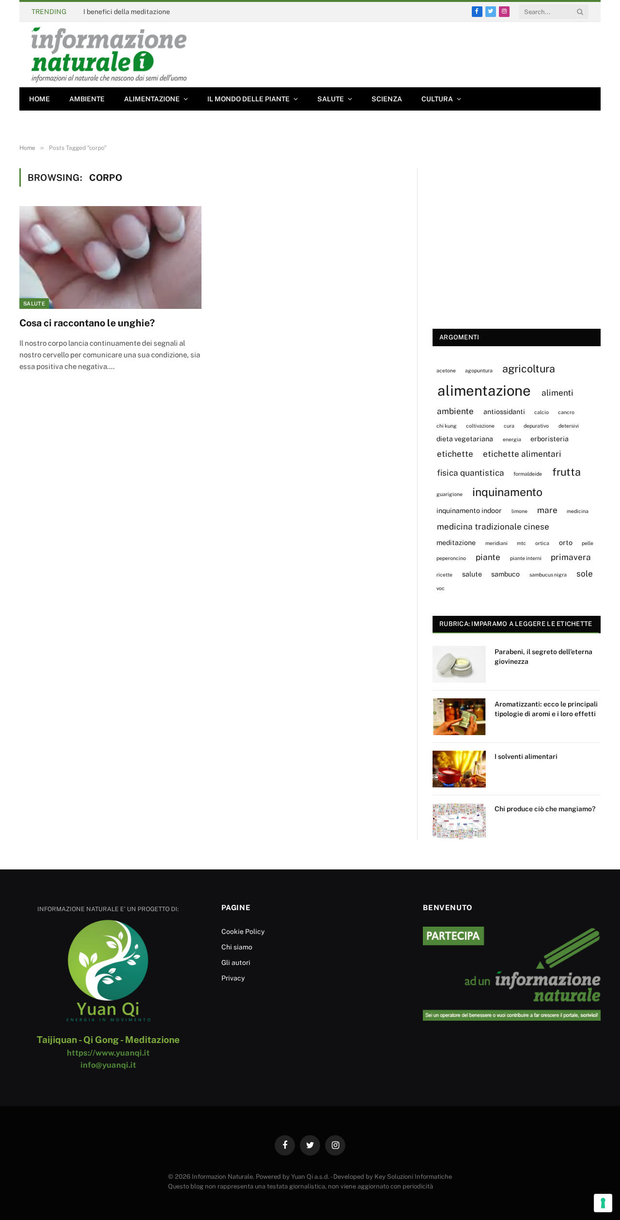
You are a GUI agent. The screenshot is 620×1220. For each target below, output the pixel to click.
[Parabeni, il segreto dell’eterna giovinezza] (459, 664)
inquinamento (507, 491)
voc (440, 588)
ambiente (455, 411)
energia (512, 439)
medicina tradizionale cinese (493, 526)
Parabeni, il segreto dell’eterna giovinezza (543, 656)
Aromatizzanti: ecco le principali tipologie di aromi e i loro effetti (546, 709)
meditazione (456, 542)
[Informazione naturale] (108, 54)
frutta (566, 472)
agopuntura (479, 370)
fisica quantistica (470, 473)
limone (519, 511)
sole (584, 573)
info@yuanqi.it (108, 1065)
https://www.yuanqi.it (108, 1053)
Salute (330, 99)
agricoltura (528, 368)
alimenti (558, 393)
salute (472, 574)
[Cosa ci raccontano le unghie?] (110, 257)
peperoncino (451, 558)
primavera (571, 557)
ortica (542, 543)
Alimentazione (152, 99)
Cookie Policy (242, 931)
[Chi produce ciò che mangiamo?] (459, 821)
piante (488, 557)
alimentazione (484, 390)
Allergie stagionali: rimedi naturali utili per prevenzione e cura (181, 12)
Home (39, 99)
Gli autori (235, 962)
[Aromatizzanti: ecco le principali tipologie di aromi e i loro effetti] (459, 716)
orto (566, 542)
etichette (455, 454)
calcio (541, 412)
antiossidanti (504, 411)
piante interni (526, 558)
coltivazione (480, 426)
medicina (578, 511)
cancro (566, 412)
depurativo (536, 426)
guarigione (449, 494)
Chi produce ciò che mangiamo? (545, 809)
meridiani (496, 543)
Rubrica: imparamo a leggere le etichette (515, 623)
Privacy (233, 978)
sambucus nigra (548, 575)
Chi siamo (236, 947)
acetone (446, 370)
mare (547, 510)
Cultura (437, 99)
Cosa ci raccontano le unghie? (87, 323)
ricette (444, 575)
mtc (521, 543)
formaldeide (527, 474)
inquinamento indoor (469, 510)
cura (509, 426)
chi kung (446, 426)
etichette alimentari (522, 454)
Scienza (387, 99)
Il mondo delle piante (248, 99)
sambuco (505, 574)
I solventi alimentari (526, 756)
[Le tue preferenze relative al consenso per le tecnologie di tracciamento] (603, 1203)
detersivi (568, 426)
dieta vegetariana (464, 438)
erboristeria (549, 438)
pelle (587, 543)
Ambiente (87, 99)
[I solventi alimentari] (459, 769)
